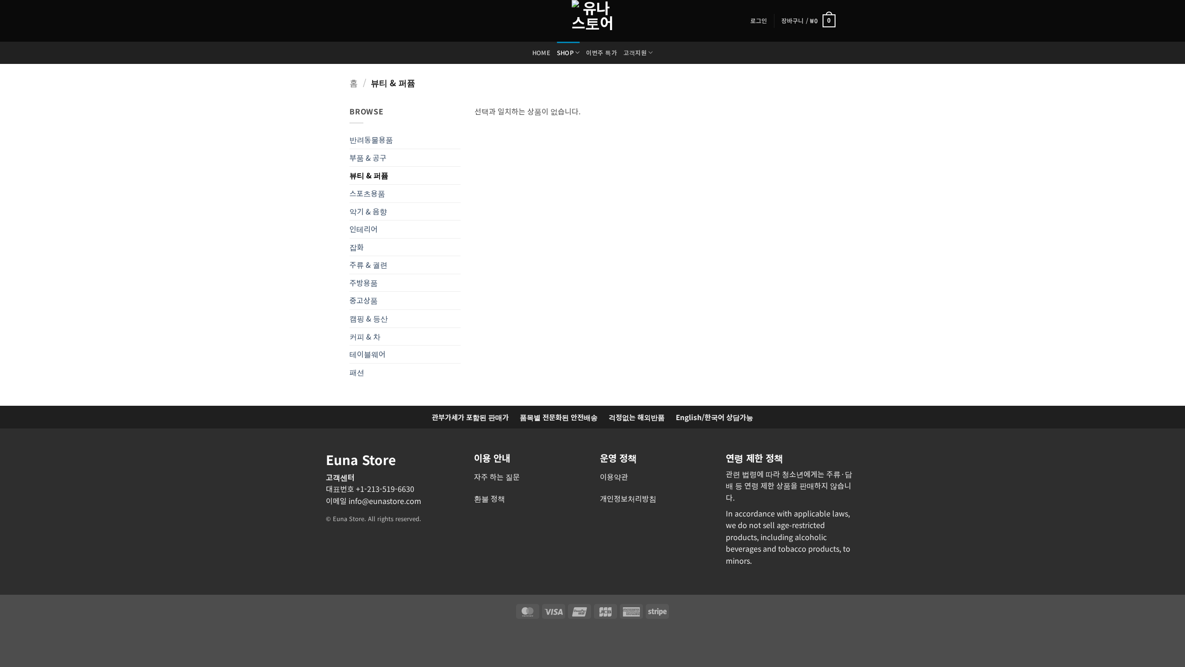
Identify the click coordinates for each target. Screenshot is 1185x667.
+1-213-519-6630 (385, 488)
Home (541, 52)
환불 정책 (489, 498)
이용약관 (614, 476)
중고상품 (363, 300)
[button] (758, 21)
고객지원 (635, 52)
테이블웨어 (367, 353)
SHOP (565, 52)
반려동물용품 (371, 139)
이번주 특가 (601, 52)
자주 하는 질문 (497, 476)
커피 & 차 (364, 336)
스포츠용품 (367, 193)
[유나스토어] (592, 21)
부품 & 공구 (368, 157)
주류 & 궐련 (368, 264)
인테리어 (363, 228)
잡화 (356, 246)
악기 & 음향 (368, 211)
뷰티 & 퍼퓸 (368, 175)
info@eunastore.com (385, 500)
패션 (356, 372)
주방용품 (363, 282)
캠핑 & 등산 (368, 318)
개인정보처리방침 (628, 498)
